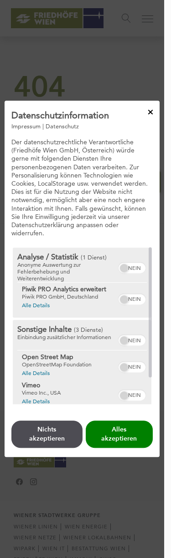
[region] (82, 326)
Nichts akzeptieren (47, 434)
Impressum (26, 126)
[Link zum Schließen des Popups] (150, 112)
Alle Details (36, 305)
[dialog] (82, 279)
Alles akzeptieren (119, 434)
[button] (124, 268)
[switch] (132, 267)
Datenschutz (62, 126)
